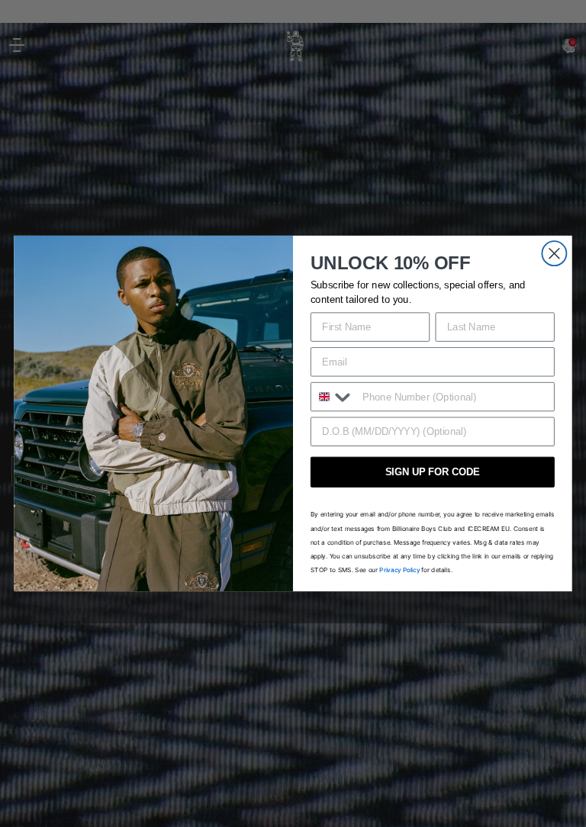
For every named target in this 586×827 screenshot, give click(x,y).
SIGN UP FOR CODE (432, 472)
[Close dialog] (554, 253)
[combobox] (333, 396)
